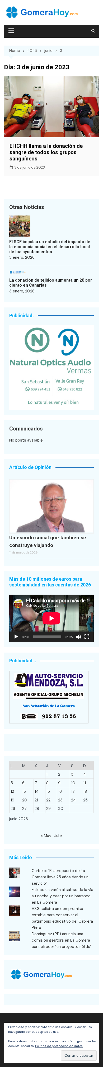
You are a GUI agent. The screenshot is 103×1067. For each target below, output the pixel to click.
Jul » (58, 835)
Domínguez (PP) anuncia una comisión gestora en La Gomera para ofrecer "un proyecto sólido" (61, 940)
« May (46, 835)
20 (24, 800)
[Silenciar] (78, 636)
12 (12, 791)
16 (60, 791)
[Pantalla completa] (87, 636)
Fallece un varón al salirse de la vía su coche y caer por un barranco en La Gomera (62, 896)
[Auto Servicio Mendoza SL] (48, 696)
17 (73, 791)
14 (37, 791)
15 (48, 791)
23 (60, 800)
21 (36, 800)
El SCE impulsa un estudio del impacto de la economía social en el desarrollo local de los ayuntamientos (49, 246)
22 (48, 800)
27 (24, 808)
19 (12, 800)
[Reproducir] (16, 636)
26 (13, 808)
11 (84, 783)
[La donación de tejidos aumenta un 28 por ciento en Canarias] (51, 272)
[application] (51, 618)
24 (73, 800)
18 (85, 791)
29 (48, 808)
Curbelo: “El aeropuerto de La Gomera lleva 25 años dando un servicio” (60, 877)
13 (24, 791)
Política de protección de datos (59, 1046)
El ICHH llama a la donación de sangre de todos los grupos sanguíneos (46, 152)
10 (73, 783)
